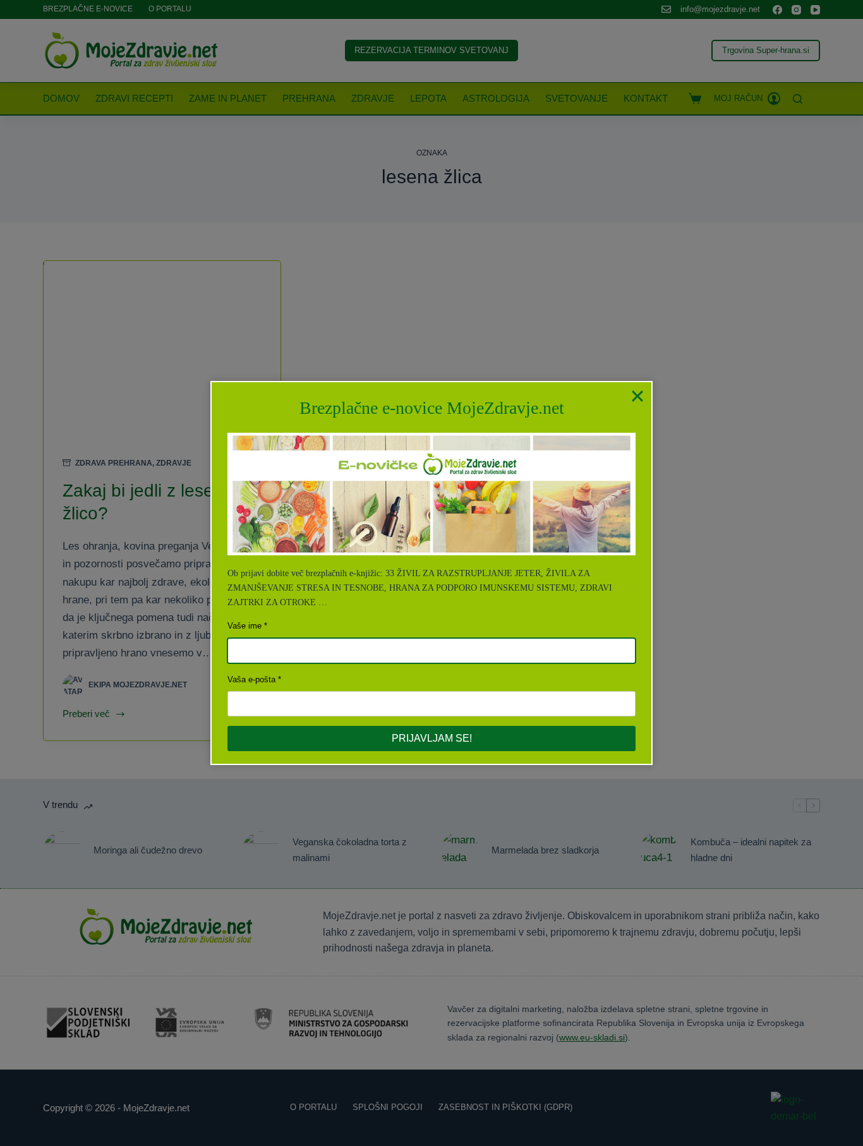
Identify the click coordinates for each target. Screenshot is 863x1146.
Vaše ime (244, 625)
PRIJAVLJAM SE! (432, 738)
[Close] (637, 396)
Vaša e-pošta (251, 679)
